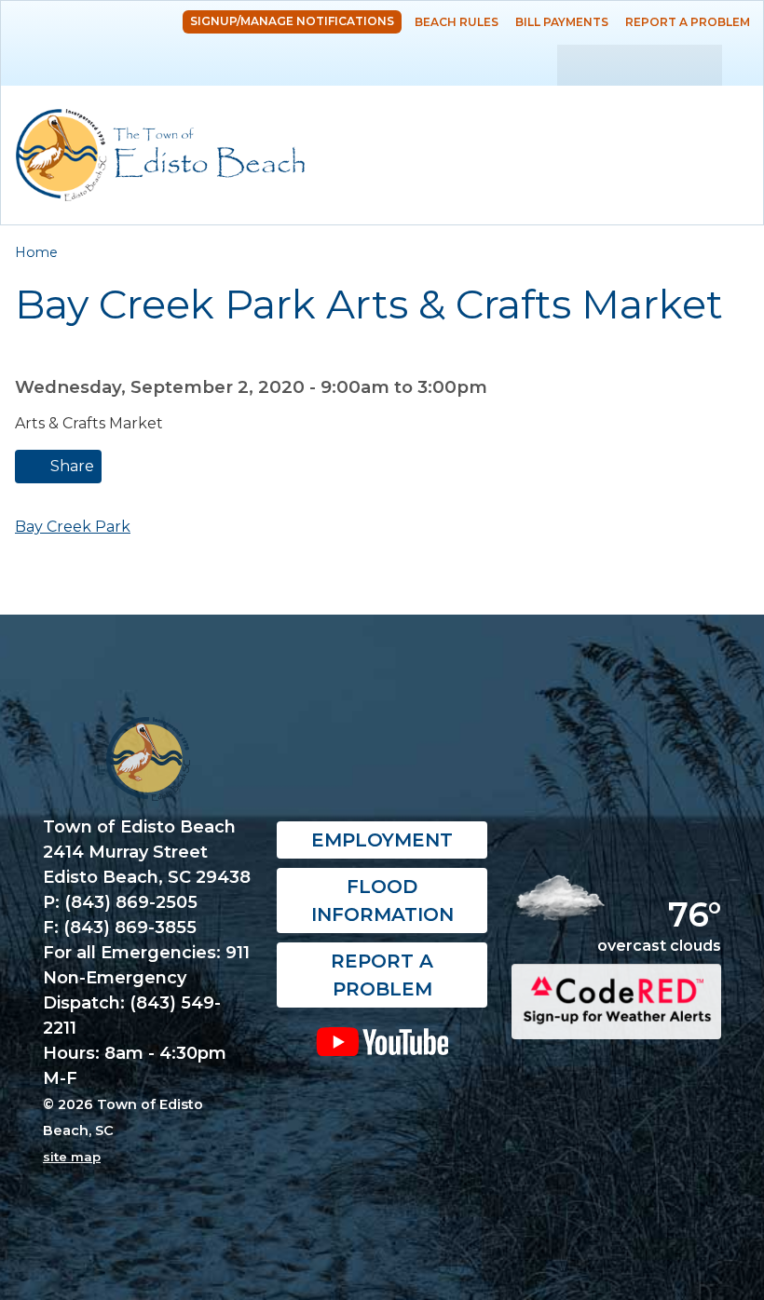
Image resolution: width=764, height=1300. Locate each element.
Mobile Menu (731, 113)
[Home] (160, 155)
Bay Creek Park (72, 526)
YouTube (381, 1041)
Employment (382, 840)
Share (70, 466)
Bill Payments (561, 22)
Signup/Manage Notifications (292, 21)
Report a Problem (687, 22)
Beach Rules (456, 22)
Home (36, 252)
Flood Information (382, 900)
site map (72, 1156)
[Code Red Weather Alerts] (616, 1023)
